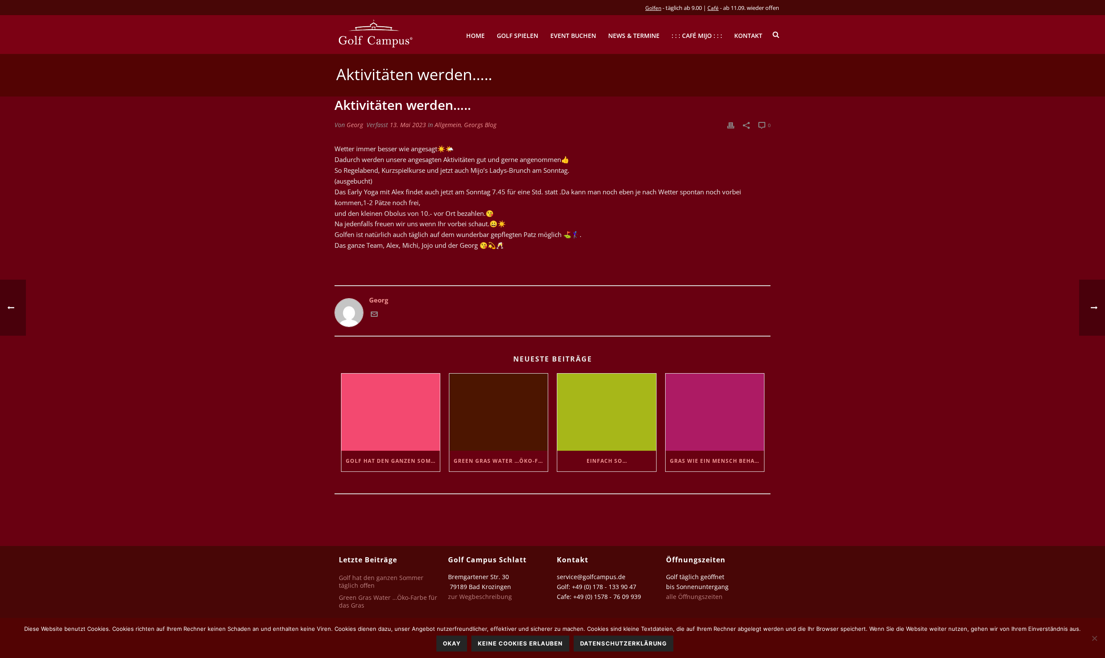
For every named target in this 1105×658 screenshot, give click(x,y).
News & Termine (634, 35)
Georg (355, 125)
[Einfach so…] (606, 412)
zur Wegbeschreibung (481, 597)
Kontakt (748, 35)
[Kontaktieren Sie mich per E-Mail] (374, 315)
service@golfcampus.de (591, 577)
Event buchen (573, 35)
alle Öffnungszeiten (694, 597)
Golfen (653, 8)
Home (475, 35)
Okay (452, 643)
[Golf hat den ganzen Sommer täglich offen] (390, 412)
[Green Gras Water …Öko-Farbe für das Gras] (498, 412)
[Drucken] (730, 124)
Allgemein (448, 125)
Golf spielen (517, 35)
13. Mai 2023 (408, 125)
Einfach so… (607, 461)
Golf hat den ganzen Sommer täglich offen (393, 461)
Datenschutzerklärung (623, 643)
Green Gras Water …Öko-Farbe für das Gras (501, 461)
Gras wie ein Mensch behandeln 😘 (717, 461)
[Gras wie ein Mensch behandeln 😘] (715, 412)
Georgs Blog (480, 125)
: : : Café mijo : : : (697, 35)
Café (713, 8)
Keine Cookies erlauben (520, 643)
